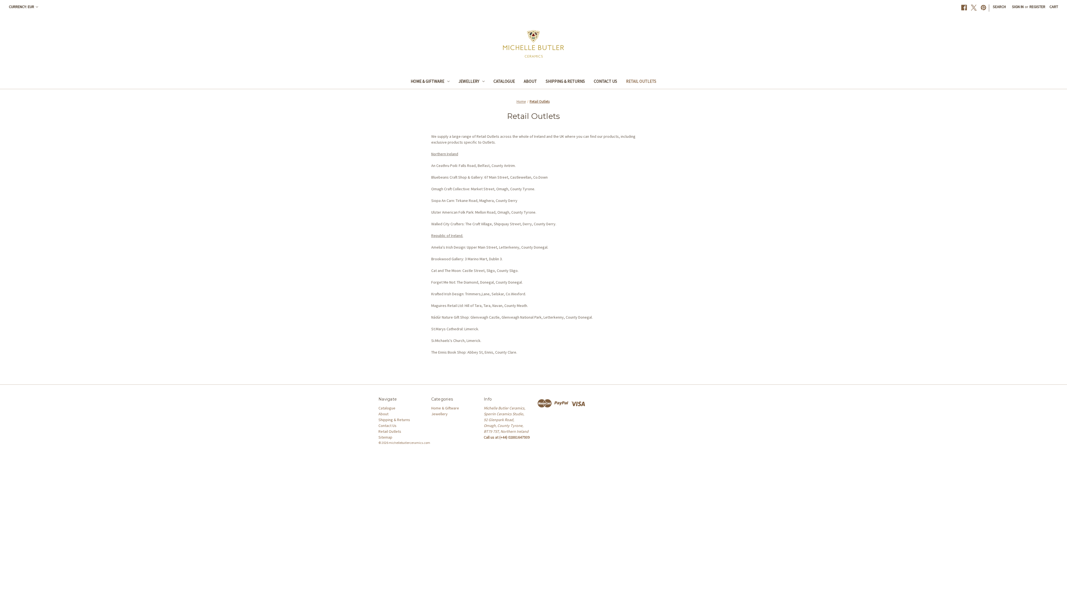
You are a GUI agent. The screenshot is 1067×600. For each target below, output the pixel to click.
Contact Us (605, 81)
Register (1037, 6)
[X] (974, 8)
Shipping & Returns (565, 81)
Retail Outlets (641, 81)
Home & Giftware (427, 81)
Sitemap (385, 437)
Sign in (1018, 6)
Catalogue (504, 81)
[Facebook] (964, 8)
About (530, 81)
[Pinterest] (983, 8)
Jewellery (468, 81)
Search (999, 6)
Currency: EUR (22, 6)
